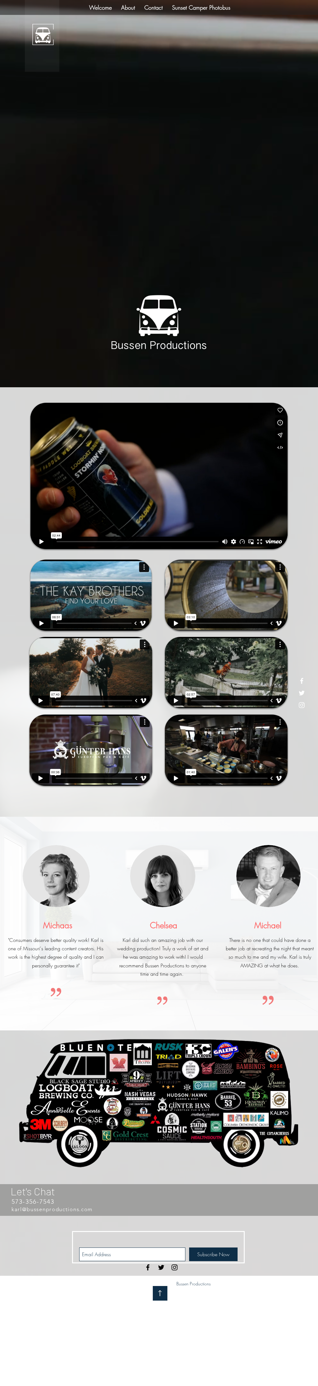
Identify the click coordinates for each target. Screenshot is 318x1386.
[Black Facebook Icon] (148, 1267)
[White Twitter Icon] (302, 693)
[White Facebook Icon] (302, 681)
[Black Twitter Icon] (161, 1267)
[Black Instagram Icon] (174, 1267)
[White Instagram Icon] (302, 705)
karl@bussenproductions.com (52, 1209)
